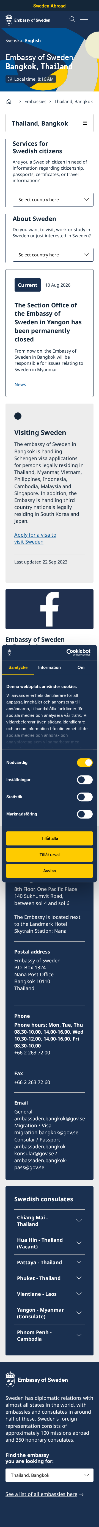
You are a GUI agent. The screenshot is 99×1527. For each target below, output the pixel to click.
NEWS (20, 384)
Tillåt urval (50, 854)
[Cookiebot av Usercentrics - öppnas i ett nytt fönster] (70, 652)
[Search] (73, 19)
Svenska (14, 40)
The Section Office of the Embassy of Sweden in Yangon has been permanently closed (48, 322)
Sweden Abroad (49, 5)
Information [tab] (49, 667)
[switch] (85, 779)
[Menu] (87, 19)
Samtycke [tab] (18, 667)
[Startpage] (11, 101)
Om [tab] (81, 667)
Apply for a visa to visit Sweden (35, 538)
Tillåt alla (49, 838)
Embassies (35, 101)
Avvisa (49, 870)
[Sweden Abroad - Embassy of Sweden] (33, 20)
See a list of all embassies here (41, 1494)
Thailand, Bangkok (40, 123)
